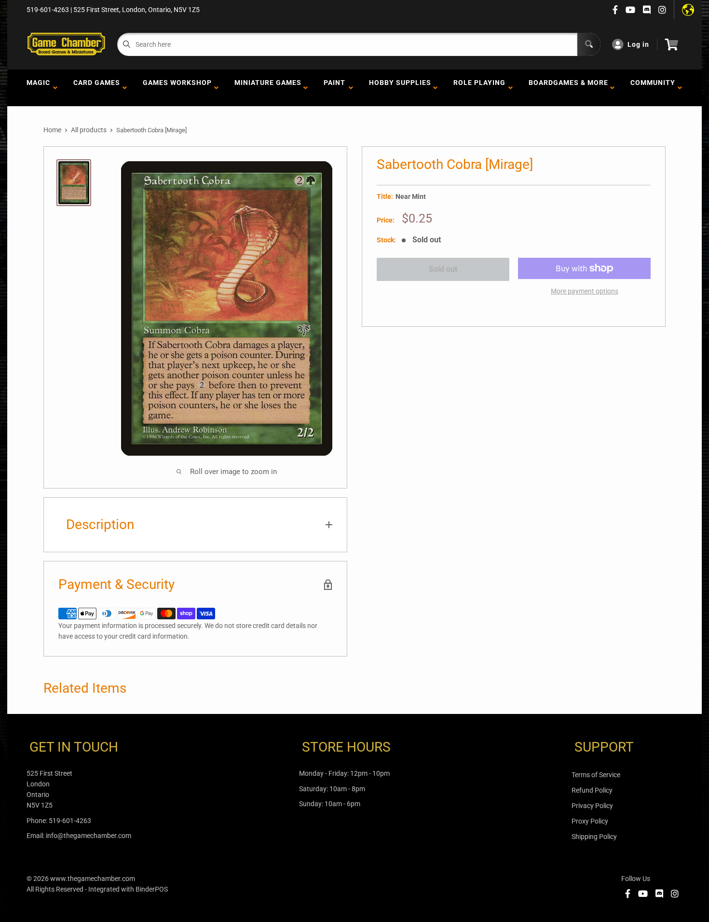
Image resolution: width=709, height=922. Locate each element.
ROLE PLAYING (479, 88)
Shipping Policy (594, 836)
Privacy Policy (592, 806)
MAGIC (38, 88)
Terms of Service (596, 775)
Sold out (443, 269)
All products (89, 130)
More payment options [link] (584, 291)
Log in (638, 44)
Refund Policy (592, 790)
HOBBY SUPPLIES (400, 88)
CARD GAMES (96, 88)
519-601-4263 (70, 820)
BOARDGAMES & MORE (568, 88)
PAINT (334, 88)
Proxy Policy (590, 821)
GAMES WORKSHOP (177, 88)
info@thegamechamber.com (88, 835)
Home (52, 130)
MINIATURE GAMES (267, 88)
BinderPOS (152, 889)
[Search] (588, 44)
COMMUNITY (652, 88)
